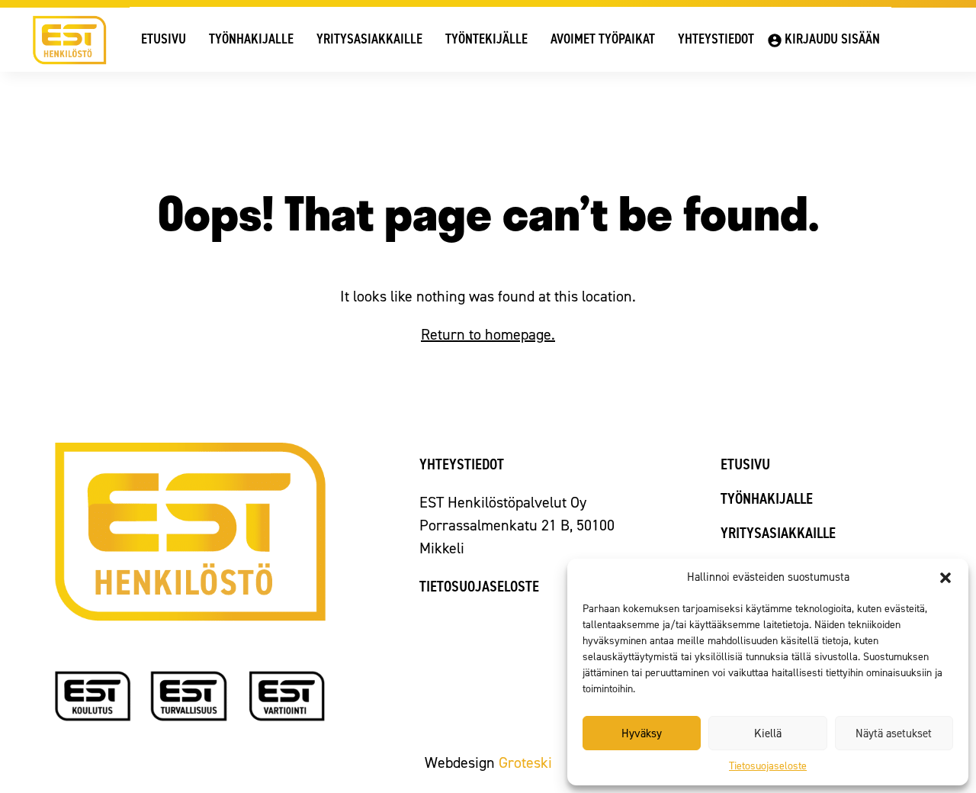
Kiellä (768, 733)
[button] (945, 577)
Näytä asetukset (894, 733)
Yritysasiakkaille (369, 39)
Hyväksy (641, 733)
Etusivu (163, 39)
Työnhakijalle (251, 39)
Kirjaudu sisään (832, 39)
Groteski (525, 762)
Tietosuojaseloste (768, 766)
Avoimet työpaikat (603, 39)
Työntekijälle (486, 39)
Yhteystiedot (716, 39)
